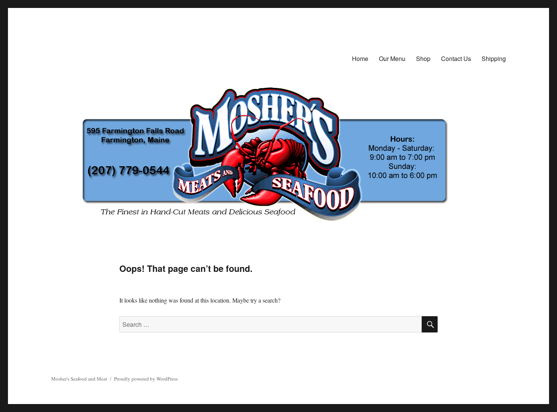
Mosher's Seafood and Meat (79, 378)
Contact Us (456, 58)
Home (360, 58)
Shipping (494, 58)
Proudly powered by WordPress (146, 378)
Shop (423, 58)
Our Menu (392, 58)
